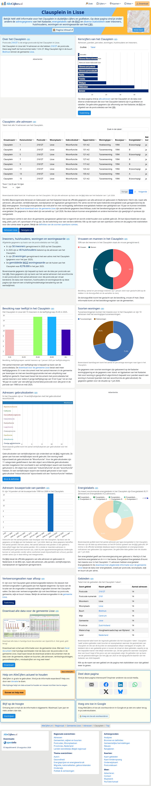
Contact (107, 776)
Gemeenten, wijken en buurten (68, 740)
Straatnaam (9, 140)
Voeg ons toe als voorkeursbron (95, 716)
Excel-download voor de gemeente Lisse (38, 208)
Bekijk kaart (138, 30)
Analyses (108, 737)
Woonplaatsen (70, 743)
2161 (101, 596)
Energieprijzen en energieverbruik (69, 762)
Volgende (142, 191)
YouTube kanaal (111, 781)
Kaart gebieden (111, 756)
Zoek (90, 3)
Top (107, 725)
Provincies (58, 746)
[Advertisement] (37, 78)
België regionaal (79, 749)
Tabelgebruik (26, 230)
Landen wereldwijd (62, 749)
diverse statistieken (94, 21)
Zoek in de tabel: (114, 129)
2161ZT (14, 42)
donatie (14, 681)
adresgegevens (24, 21)
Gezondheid (59, 759)
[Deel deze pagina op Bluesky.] (120, 692)
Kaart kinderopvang (113, 759)
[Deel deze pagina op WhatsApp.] (135, 685)
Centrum (103, 615)
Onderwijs (58, 768)
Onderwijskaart (111, 762)
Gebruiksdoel (72, 140)
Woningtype (105, 140)
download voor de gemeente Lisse (34, 367)
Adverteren (109, 773)
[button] (28, 39)
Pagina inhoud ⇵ (64, 29)
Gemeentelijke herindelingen (117, 743)
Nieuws (107, 746)
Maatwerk (108, 778)
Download (143, 3)
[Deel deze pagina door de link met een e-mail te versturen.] (91, 685)
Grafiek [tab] (83, 47)
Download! (9, 665)
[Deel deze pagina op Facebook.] (106, 685)
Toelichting (84, 113)
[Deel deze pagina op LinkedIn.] (120, 685)
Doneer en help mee (14, 692)
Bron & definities (11, 479)
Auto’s (56, 756)
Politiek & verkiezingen (64, 771)
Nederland (103, 635)
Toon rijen (11, 187)
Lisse (32, 52)
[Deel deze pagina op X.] (106, 692)
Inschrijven (9, 716)
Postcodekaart (110, 765)
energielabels (59, 21)
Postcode (41, 140)
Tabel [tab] (93, 47)
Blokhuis (6, 52)
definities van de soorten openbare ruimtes (58, 224)
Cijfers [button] (102, 3)
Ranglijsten (109, 749)
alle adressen (105, 99)
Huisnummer (26, 140)
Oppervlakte (88, 140)
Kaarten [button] (115, 3)
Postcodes (58, 743)
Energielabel (135, 140)
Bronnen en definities (113, 740)
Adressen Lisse (10, 230)
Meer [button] (129, 3)
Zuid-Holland (104, 625)
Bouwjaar (119, 140)
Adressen (58, 737)
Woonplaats (55, 140)
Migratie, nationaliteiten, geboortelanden (72, 765)
